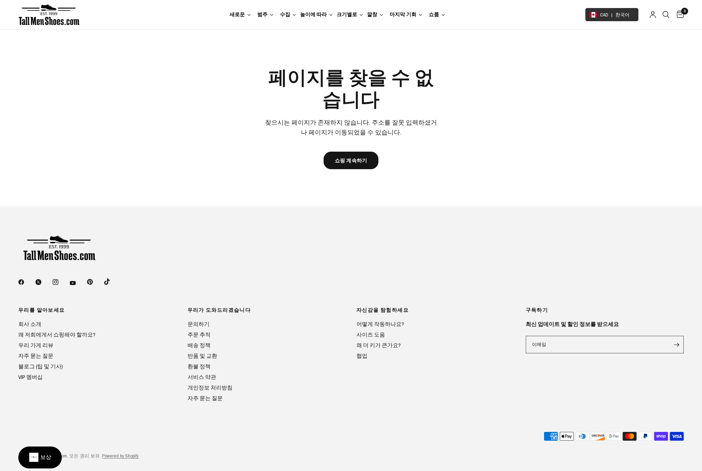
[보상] (40, 457)
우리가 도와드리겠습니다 (219, 309)
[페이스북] (26, 282)
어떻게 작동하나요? (380, 324)
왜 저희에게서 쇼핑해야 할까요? (56, 334)
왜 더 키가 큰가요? (378, 345)
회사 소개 (29, 324)
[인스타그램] (61, 282)
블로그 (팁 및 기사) (40, 366)
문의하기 (199, 324)
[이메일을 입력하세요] (676, 344)
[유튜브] (78, 283)
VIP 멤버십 (30, 377)
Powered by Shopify (120, 456)
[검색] (666, 14)
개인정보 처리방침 (210, 387)
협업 (361, 356)
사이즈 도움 (370, 334)
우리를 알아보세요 (41, 309)
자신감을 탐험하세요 (382, 309)
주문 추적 (199, 334)
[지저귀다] (43, 282)
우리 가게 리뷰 (35, 345)
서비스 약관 (202, 377)
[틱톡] (112, 282)
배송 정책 (199, 345)
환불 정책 (199, 366)
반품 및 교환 (202, 356)
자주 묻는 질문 (35, 356)
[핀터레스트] (95, 282)
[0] (678, 14)
